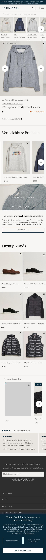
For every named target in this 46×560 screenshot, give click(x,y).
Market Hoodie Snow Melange (5, 37)
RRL (15, 34)
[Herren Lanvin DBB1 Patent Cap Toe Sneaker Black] (11, 306)
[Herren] (18, 399)
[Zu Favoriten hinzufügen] (27, 143)
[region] (23, 443)
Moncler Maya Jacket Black (10, 363)
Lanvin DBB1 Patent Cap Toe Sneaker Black (11, 323)
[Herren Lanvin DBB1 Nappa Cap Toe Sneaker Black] (34, 266)
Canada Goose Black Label (12, 103)
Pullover (13, 43)
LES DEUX (4, 34)
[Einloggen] (32, 8)
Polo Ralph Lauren (32, 35)
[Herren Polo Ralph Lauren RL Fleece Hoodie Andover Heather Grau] (33, 25)
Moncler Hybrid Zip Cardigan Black (34, 323)
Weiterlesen (29, 533)
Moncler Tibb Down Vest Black (33, 363)
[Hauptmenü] (42, 8)
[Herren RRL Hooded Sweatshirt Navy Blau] (20, 25)
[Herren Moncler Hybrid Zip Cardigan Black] (34, 306)
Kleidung (5, 43)
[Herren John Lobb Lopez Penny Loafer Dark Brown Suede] (11, 266)
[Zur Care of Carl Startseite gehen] (10, 8)
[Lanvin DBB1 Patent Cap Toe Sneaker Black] (11, 321)
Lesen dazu (21, 230)
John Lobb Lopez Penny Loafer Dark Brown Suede (10, 284)
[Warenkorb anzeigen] (38, 8)
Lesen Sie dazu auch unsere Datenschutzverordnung (23, 479)
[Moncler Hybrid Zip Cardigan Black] (34, 321)
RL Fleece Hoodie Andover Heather (32, 37)
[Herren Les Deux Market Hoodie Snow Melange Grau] (16, 157)
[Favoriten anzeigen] (35, 8)
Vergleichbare (21, 132)
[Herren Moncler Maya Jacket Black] (11, 345)
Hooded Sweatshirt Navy (19, 37)
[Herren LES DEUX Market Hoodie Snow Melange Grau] (6, 25)
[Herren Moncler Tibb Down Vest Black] (34, 345)
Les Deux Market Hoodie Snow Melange (15, 177)
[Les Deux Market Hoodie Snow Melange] (16, 175)
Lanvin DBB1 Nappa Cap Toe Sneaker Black (34, 284)
